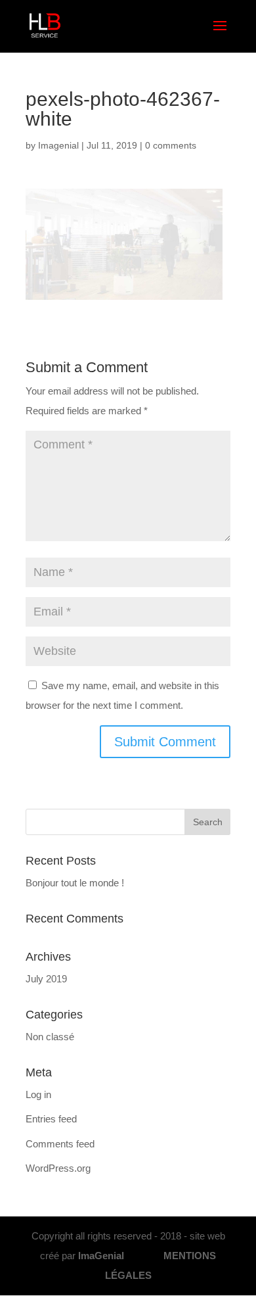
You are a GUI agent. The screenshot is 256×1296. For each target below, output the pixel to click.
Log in (38, 1094)
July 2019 (46, 978)
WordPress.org (58, 1168)
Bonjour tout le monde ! (75, 882)
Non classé (50, 1036)
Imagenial (58, 145)
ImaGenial (102, 1255)
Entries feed (51, 1118)
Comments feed (60, 1143)
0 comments (170, 145)
